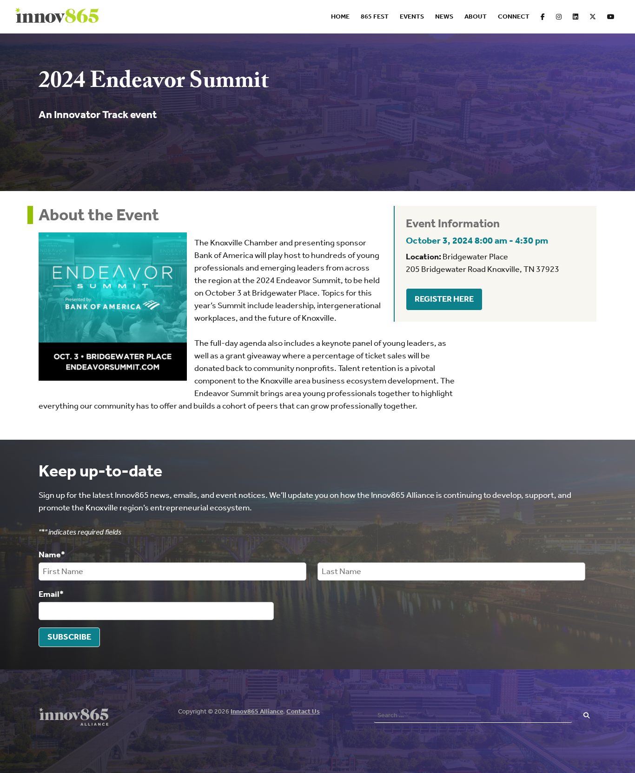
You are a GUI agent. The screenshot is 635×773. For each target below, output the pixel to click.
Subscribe (69, 637)
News (444, 16)
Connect (513, 16)
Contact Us (303, 711)
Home (340, 16)
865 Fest (375, 16)
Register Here (444, 299)
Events (412, 16)
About (475, 16)
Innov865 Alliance (257, 711)
